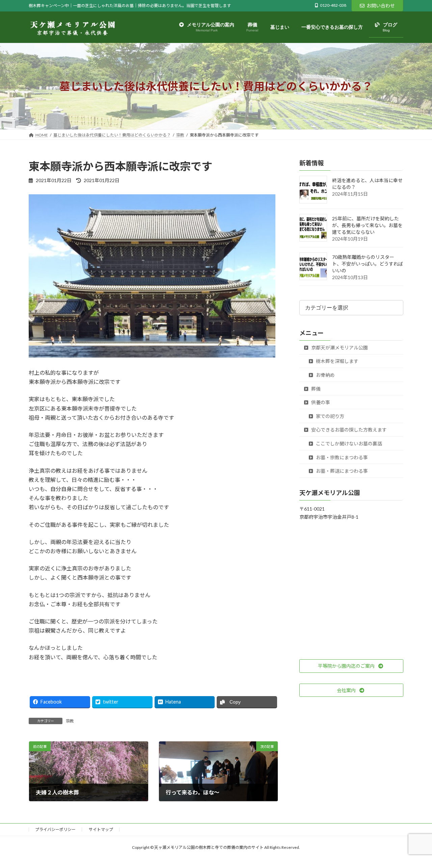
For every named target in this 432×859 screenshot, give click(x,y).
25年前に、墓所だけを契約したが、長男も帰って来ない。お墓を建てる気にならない (367, 225)
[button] (351, 666)
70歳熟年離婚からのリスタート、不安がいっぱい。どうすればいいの (367, 264)
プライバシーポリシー (55, 829)
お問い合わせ (381, 5)
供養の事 (320, 403)
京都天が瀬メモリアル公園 (339, 347)
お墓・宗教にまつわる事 (341, 457)
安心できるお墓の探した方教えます (348, 430)
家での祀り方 (329, 416)
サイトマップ (101, 829)
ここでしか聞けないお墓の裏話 (348, 443)
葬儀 (315, 389)
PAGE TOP (415, 826)
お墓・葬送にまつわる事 (341, 471)
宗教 (70, 720)
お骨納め (325, 375)
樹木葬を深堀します (336, 361)
